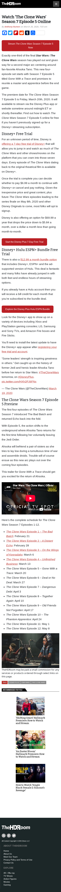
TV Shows (8, 876)
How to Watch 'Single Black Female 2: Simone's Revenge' (30, 788)
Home (6, 851)
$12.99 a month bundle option (38, 259)
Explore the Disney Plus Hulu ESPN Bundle (27, 309)
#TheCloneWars (49, 372)
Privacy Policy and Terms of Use (18, 860)
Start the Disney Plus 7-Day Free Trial (24, 242)
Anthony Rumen (12, 26)
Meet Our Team (11, 857)
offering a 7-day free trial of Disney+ (23, 143)
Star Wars (25, 682)
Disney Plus (14, 682)
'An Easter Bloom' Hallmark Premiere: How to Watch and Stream (30, 754)
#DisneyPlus (26, 376)
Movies (7, 882)
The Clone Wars (38, 682)
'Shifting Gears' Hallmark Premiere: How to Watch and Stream (30, 721)
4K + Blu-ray (9, 873)
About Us (8, 854)
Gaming (7, 885)
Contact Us (8, 863)
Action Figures (10, 879)
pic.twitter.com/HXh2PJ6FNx (19, 381)
